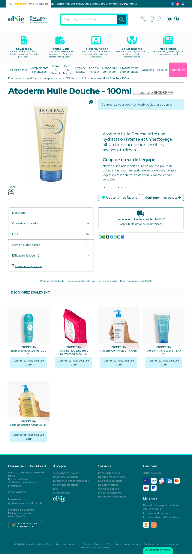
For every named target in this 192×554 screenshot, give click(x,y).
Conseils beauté (108, 488)
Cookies (148, 544)
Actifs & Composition (26, 245)
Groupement (61, 492)
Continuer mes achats (161, 198)
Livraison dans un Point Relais (161, 517)
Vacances (148, 70)
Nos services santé (110, 480)
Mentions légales (92, 544)
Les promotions (108, 484)
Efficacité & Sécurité (25, 255)
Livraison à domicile (155, 513)
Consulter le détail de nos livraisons (141, 224)
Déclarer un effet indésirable (71, 480)
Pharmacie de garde (66, 484)
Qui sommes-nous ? (66, 473)
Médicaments (18, 70)
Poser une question (65, 477)
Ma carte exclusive (110, 492)
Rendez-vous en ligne (112, 477)
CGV (108, 544)
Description (19, 213)
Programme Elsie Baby (112, 496)
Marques (162, 70)
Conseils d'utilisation (25, 223)
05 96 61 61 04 (17, 492)
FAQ (15, 234)
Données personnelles (127, 544)
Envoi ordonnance (109, 473)
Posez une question (28, 266)
